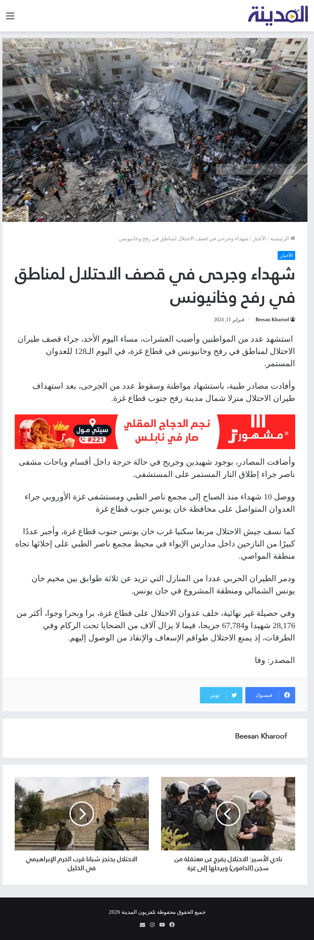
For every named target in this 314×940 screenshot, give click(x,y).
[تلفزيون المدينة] (278, 16)
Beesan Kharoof (272, 319)
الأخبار (259, 238)
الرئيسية (280, 238)
